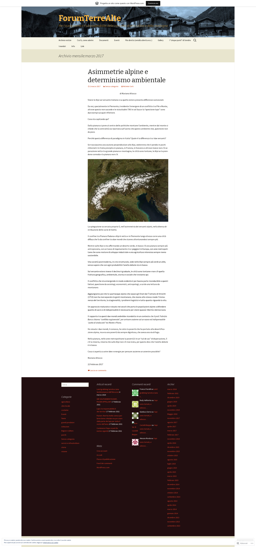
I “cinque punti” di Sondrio (180, 40)
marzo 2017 (172, 430)
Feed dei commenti (104, 463)
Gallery (160, 40)
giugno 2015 (172, 468)
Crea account (102, 451)
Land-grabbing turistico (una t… (149, 393)
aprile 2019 (171, 406)
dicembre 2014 (173, 484)
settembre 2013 (173, 526)
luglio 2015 (171, 464)
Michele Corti (128, 86)
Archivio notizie (65, 40)
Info (73, 46)
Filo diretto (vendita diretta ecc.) (138, 40)
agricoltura (65, 402)
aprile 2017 (171, 426)
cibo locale (65, 406)
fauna (63, 418)
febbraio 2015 (172, 480)
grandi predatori (67, 422)
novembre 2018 (173, 410)
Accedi (99, 455)
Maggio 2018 (172, 414)
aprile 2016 (171, 443)
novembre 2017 (173, 418)
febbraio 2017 (172, 435)
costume (64, 410)
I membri (62, 46)
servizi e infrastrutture (70, 443)
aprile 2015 (171, 472)
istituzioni (65, 426)
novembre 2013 (173, 521)
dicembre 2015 (173, 447)
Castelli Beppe (145, 425)
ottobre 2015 (172, 455)
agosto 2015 (172, 459)
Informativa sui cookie (50, 543)
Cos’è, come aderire (85, 40)
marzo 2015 (172, 476)
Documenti (103, 40)
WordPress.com (103, 467)
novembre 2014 (173, 488)
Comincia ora (153, 3)
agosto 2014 (172, 501)
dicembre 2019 (173, 397)
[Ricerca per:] (195, 40)
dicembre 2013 (173, 517)
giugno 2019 (172, 401)
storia (63, 447)
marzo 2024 (172, 389)
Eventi (116, 40)
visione (64, 451)
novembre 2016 (173, 439)
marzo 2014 (172, 509)
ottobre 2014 (172, 492)
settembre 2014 (173, 497)
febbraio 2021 (172, 393)
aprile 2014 (171, 505)
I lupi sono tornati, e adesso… (149, 404)
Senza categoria (111, 86)
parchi (63, 435)
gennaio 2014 (172, 513)
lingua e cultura (67, 431)
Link (82, 46)
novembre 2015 (173, 451)
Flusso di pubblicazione (106, 459)
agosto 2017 (172, 422)
